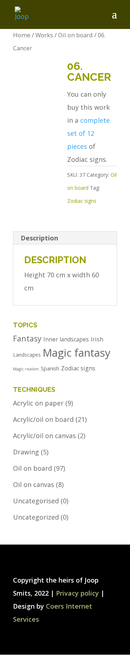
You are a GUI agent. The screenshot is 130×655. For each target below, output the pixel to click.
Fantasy (27, 338)
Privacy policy (77, 593)
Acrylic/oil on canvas (44, 435)
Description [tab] (39, 238)
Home (21, 35)
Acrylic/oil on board (43, 419)
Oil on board (75, 35)
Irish (97, 339)
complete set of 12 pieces (88, 133)
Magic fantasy (76, 352)
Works (44, 35)
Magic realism (26, 368)
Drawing (26, 452)
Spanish (50, 368)
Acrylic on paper (38, 403)
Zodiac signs (81, 200)
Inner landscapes (66, 339)
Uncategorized (36, 517)
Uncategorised (36, 500)
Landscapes (27, 354)
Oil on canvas (33, 484)
